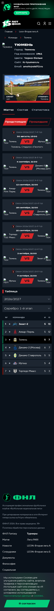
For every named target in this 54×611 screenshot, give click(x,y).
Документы (8, 557)
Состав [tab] (22, 110)
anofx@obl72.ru (33, 66)
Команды (12, 37)
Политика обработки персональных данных (23, 528)
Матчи (5, 539)
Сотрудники (9, 551)
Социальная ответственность (11, 571)
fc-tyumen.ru (31, 62)
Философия (8, 563)
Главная (8, 31)
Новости (7, 545)
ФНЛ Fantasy (9, 533)
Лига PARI (32, 539)
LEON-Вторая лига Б (39, 551)
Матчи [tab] (9, 110)
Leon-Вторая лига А (28, 31)
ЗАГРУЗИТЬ (21, 13)
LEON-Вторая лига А (39, 545)
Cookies (38, 595)
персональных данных (17, 595)
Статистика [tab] (40, 110)
